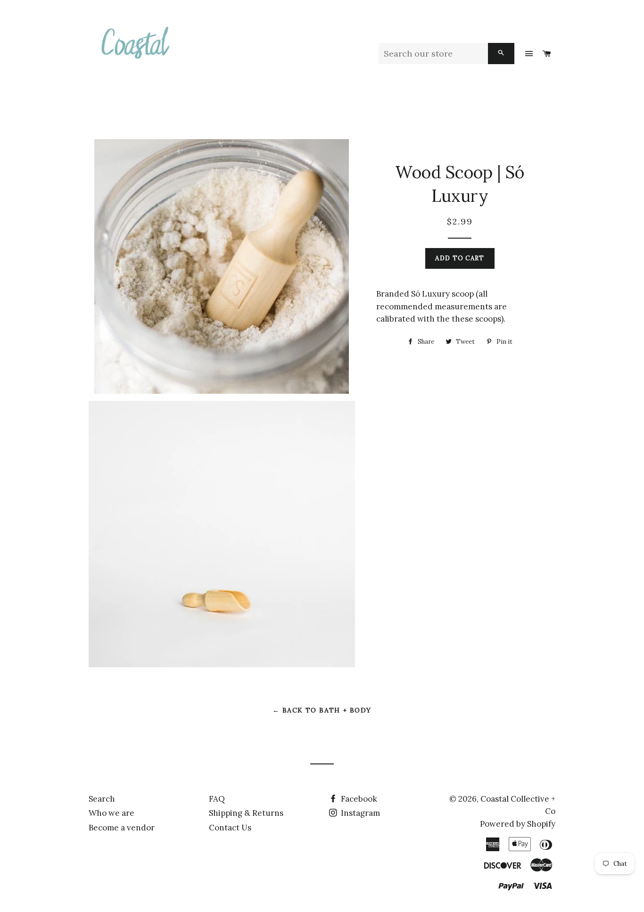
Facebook (358, 799)
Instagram (359, 813)
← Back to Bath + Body (321, 710)
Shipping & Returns (246, 813)
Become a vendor (122, 827)
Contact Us (230, 827)
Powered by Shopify (517, 824)
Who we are (111, 813)
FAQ (217, 799)
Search (102, 799)
